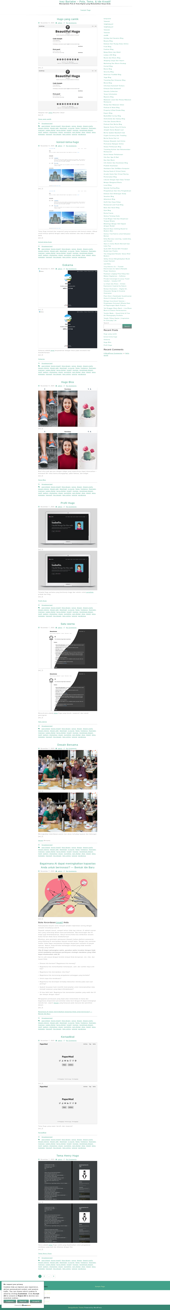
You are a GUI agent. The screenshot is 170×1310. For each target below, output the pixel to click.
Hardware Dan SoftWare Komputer (116, 168)
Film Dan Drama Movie (112, 121)
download (63, 128)
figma (78, 128)
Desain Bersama (67, 744)
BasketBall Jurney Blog (112, 116)
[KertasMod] (67, 1081)
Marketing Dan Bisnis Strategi (115, 63)
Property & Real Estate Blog (114, 110)
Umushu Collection (111, 91)
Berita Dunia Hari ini (111, 138)
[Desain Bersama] (67, 789)
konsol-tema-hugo (68, 142)
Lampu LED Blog (110, 55)
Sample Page (85, 10)
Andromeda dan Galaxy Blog (114, 118)
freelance (84, 128)
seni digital (76, 132)
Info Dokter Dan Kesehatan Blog (116, 163)
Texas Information (110, 94)
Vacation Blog (109, 196)
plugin (60, 132)
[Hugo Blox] (67, 426)
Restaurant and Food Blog (113, 205)
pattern (46, 132)
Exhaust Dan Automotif (112, 88)
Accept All (35, 1301)
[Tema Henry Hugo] (67, 1200)
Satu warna (68, 623)
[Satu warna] (67, 668)
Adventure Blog (109, 199)
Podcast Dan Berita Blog (113, 124)
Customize (10, 1301)
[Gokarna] (67, 307)
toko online (66, 134)
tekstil (88, 132)
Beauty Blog (108, 41)
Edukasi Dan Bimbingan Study (115, 193)
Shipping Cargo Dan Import (114, 60)
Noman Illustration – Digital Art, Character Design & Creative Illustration (115, 291)
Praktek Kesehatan (111, 165)
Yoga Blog (107, 77)
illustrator (92, 128)
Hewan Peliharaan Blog (112, 146)
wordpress (82, 134)
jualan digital (50, 130)
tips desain (57, 134)
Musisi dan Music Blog (112, 57)
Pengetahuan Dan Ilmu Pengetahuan (117, 191)
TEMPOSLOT (109, 24)
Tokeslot (107, 21)
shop (83, 132)
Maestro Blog (109, 97)
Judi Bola (107, 264)
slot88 (106, 35)
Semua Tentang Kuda (112, 216)
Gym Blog (107, 210)
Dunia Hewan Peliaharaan (113, 154)
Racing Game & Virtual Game (115, 171)
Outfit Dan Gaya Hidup (112, 202)
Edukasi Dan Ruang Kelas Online (116, 43)
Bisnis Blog (108, 69)
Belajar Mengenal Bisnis (113, 182)
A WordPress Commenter (113, 353)
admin (60, 23)
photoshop (53, 132)
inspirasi (41, 130)
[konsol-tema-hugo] (67, 186)
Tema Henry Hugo (67, 1155)
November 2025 (44, 1290)
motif (40, 132)
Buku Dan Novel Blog (112, 207)
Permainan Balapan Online (114, 144)
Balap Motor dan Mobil (112, 52)
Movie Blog (108, 83)
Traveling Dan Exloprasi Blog (114, 80)
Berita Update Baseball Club (114, 132)
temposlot (107, 18)
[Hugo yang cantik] (67, 65)
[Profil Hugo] (67, 547)
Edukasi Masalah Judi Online (114, 141)
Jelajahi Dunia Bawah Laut (114, 130)
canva (74, 126)
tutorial (74, 134)
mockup (75, 130)
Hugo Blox (67, 382)
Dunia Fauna (108, 213)
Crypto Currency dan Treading (115, 135)
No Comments (71, 23)
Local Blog (108, 185)
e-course (71, 128)
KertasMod (67, 1036)
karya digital (61, 130)
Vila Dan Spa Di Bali (111, 157)
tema (50, 112)
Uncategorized (47, 123)
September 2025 (44, 1293)
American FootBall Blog (112, 74)
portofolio (67, 132)
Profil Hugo (68, 502)
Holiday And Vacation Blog (113, 38)
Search (106, 323)
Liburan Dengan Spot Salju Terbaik (117, 179)
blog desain (66, 126)
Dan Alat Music (109, 160)
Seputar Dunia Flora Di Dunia (115, 127)
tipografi (49, 134)
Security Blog (109, 71)
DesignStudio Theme (76, 1307)
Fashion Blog (109, 49)
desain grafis (88, 126)
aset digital (46, 126)
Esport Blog (108, 113)
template (41, 134)
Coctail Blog (108, 66)
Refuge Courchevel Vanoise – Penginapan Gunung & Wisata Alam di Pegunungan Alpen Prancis (117, 303)
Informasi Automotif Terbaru (114, 85)
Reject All (23, 1301)
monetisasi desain (86, 130)
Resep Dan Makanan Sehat (114, 104)
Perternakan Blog (110, 177)
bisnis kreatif (56, 126)
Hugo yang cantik (68, 19)
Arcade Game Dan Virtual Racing (116, 174)
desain (79, 126)
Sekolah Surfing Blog (111, 188)
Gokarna (67, 265)
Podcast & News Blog (112, 107)
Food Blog (107, 46)
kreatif (69, 130)
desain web (54, 128)
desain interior (43, 128)
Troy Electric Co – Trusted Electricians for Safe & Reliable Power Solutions (115, 269)
